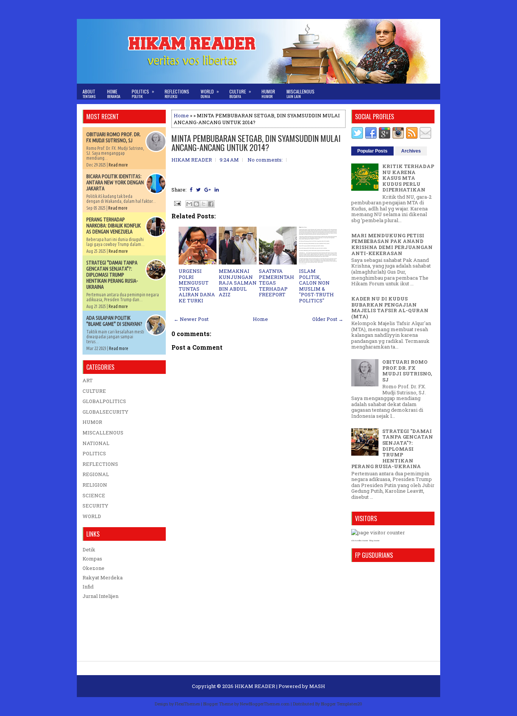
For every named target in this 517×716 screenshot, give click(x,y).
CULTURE (94, 391)
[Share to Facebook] (211, 204)
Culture (240, 93)
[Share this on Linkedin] (217, 189)
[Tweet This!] (198, 189)
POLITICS (94, 453)
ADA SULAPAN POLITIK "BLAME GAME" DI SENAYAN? (114, 321)
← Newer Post (191, 319)
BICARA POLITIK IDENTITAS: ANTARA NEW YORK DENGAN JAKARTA (115, 182)
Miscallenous (301, 93)
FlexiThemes (187, 704)
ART (88, 380)
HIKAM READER (255, 686)
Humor (268, 93)
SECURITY (95, 505)
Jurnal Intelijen (100, 596)
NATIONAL (96, 443)
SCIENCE (94, 495)
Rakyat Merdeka (103, 577)
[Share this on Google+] (207, 189)
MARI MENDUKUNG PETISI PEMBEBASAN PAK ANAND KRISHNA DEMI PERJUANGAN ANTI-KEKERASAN (392, 244)
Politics (143, 93)
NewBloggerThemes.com (265, 704)
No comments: (265, 159)
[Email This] (189, 204)
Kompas (92, 558)
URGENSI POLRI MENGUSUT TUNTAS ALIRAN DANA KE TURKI (197, 286)
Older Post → (327, 319)
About (89, 93)
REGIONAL (96, 474)
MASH (317, 686)
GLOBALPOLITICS (104, 401)
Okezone (93, 568)
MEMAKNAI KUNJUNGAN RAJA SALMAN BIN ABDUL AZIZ (238, 283)
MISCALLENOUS (103, 432)
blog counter (374, 541)
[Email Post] (176, 202)
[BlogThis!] (196, 204)
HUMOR (92, 422)
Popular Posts (372, 151)
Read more (118, 164)
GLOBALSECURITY (105, 411)
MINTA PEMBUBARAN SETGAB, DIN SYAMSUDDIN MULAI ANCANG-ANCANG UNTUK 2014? (256, 143)
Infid (88, 586)
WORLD (92, 516)
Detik (89, 549)
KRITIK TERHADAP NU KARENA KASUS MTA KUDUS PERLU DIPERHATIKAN (408, 178)
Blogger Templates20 (341, 704)
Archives (411, 151)
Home (113, 93)
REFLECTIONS (100, 464)
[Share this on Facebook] (191, 189)
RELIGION (95, 484)
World (210, 93)
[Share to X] (203, 204)
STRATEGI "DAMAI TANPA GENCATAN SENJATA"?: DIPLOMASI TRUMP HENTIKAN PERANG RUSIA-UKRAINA (112, 275)
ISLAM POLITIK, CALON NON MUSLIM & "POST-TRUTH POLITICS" (316, 286)
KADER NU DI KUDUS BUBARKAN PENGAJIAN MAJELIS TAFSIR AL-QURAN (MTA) (389, 307)
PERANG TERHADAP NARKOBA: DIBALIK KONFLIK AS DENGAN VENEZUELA (113, 225)
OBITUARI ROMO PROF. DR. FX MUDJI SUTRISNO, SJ (113, 137)
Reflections (177, 93)
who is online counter (359, 541)
